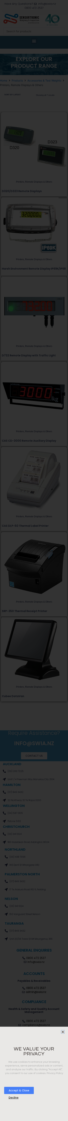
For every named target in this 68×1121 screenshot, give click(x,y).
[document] (34, 560)
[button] (62, 1031)
